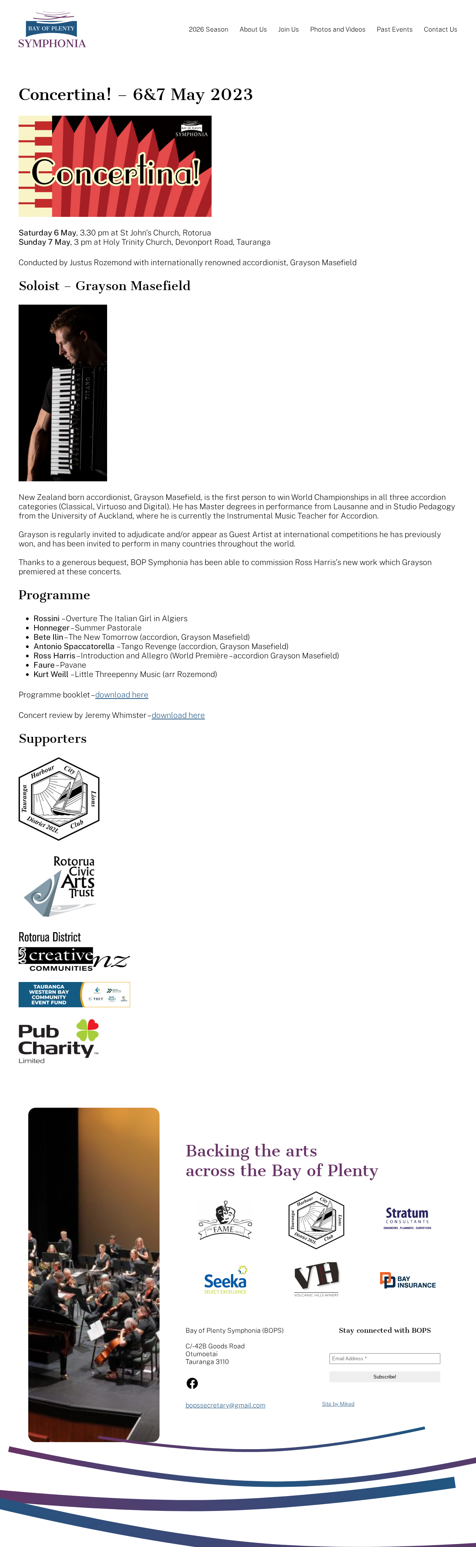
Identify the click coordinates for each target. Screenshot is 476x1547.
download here (121, 694)
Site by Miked (338, 1404)
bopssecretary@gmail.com (226, 1405)
